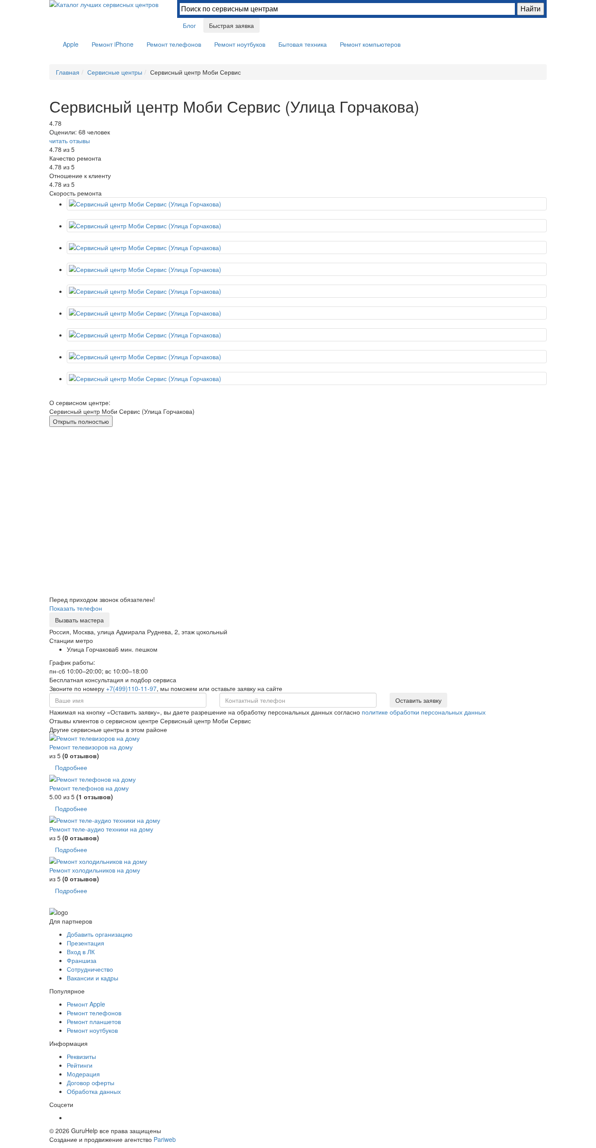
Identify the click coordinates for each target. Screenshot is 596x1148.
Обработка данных (94, 1091)
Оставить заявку (418, 700)
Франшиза (81, 960)
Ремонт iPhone (113, 44)
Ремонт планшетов (94, 1021)
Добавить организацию (100, 934)
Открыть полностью (81, 421)
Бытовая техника (302, 44)
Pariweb (165, 1139)
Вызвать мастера (79, 619)
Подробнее (71, 767)
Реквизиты (81, 1056)
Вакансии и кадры (92, 977)
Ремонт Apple (86, 1004)
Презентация (85, 942)
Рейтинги (79, 1065)
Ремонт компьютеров (370, 44)
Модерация (83, 1073)
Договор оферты (90, 1082)
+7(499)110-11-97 (131, 688)
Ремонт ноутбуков (239, 44)
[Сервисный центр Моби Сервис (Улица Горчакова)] (307, 225)
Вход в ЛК (81, 951)
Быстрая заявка (231, 25)
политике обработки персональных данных (424, 712)
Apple (71, 44)
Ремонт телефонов (174, 44)
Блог (189, 25)
